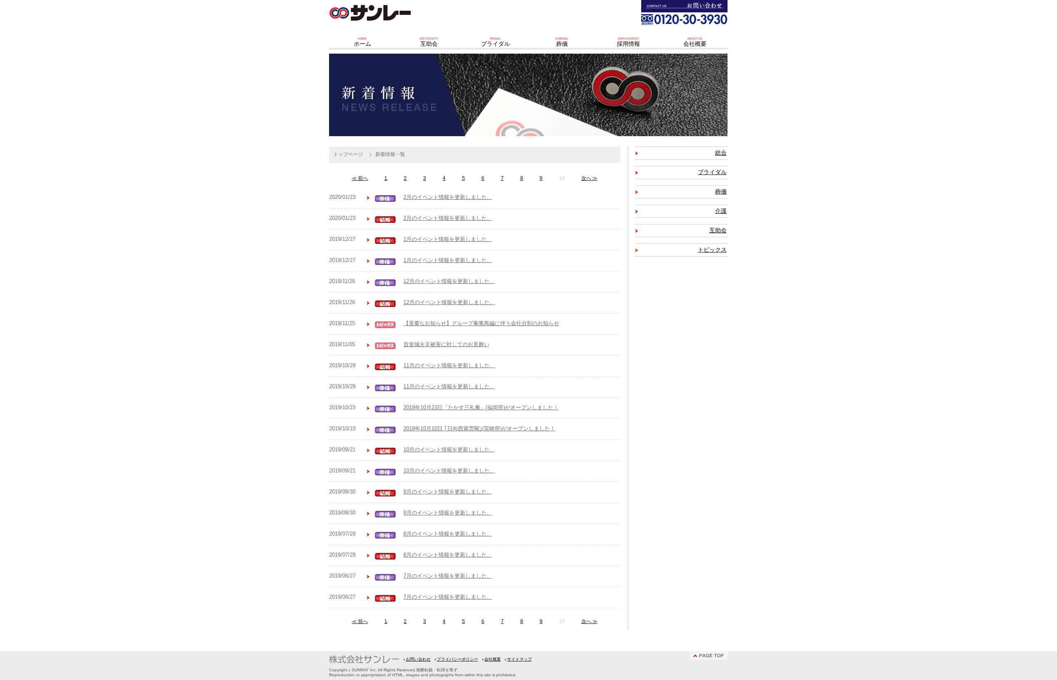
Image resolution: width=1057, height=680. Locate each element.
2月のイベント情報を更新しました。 (447, 197)
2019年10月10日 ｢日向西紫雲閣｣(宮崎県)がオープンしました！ (479, 429)
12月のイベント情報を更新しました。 (449, 281)
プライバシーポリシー (457, 659)
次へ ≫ (589, 178)
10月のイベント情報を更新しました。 (449, 450)
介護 (721, 211)
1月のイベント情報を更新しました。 (447, 239)
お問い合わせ (418, 659)
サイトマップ (519, 659)
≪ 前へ (360, 178)
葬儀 (721, 192)
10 (562, 178)
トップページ (348, 154)
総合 (721, 153)
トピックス (712, 250)
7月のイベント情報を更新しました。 (447, 576)
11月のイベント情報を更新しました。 (449, 365)
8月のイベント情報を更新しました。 (447, 534)
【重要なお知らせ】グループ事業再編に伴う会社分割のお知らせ (481, 323)
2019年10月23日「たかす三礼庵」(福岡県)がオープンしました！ (481, 408)
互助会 (718, 230)
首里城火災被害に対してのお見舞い (446, 344)
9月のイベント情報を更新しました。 (447, 492)
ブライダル (712, 172)
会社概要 (492, 659)
